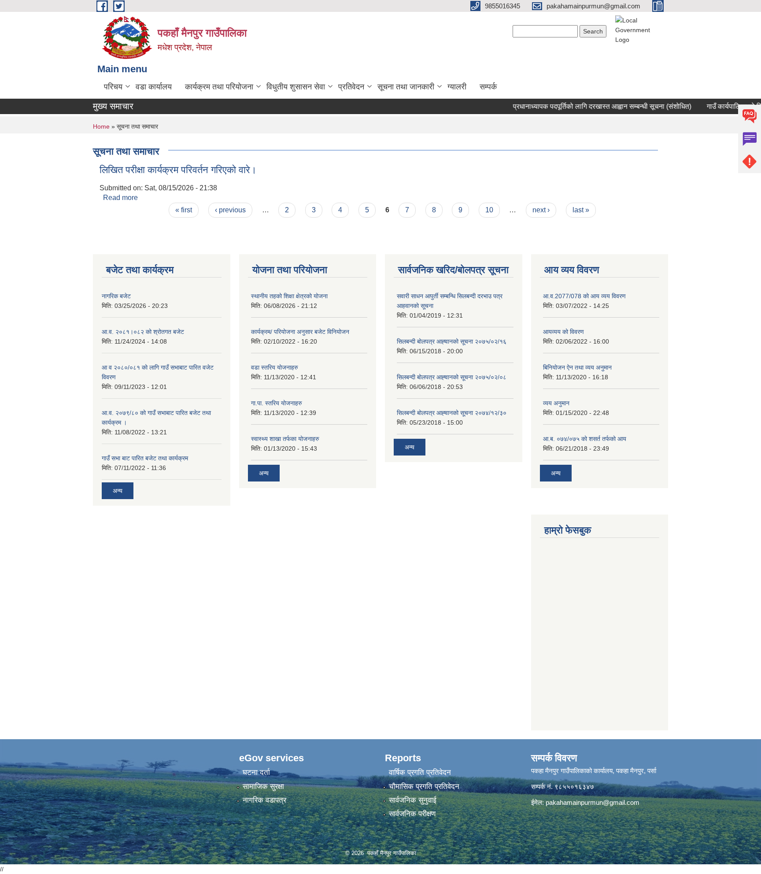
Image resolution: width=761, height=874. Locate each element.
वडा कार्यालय (154, 86)
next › (541, 210)
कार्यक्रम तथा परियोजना (219, 86)
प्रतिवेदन (351, 86)
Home (101, 126)
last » (581, 210)
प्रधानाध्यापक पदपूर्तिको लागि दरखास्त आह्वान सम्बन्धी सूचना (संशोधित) (591, 106)
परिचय (113, 86)
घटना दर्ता (256, 772)
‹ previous (230, 210)
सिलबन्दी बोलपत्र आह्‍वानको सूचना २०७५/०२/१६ (451, 341)
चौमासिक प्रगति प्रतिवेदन (424, 786)
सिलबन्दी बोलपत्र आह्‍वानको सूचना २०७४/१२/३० (451, 412)
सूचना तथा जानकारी (405, 86)
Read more (120, 197)
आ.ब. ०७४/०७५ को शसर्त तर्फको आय (584, 438)
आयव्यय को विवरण (563, 331)
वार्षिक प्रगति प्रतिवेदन (420, 772)
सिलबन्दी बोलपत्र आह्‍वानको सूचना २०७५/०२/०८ (451, 377)
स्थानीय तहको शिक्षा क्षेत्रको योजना (289, 296)
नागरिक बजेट (116, 296)
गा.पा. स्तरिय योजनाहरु (276, 403)
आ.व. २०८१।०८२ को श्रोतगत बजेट (143, 331)
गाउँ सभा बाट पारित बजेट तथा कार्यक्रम (145, 458)
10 (489, 210)
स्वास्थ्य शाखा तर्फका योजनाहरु (285, 438)
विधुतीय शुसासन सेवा (295, 86)
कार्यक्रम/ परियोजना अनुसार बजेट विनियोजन (300, 331)
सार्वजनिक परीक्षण (412, 814)
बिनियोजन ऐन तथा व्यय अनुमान (577, 367)
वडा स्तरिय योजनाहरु (274, 367)
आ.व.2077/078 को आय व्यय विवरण (584, 296)
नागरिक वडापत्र (264, 800)
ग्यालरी (456, 86)
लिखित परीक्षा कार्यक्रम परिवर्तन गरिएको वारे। (178, 169)
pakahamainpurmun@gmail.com (592, 802)
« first (183, 210)
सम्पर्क (488, 86)
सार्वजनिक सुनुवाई (412, 800)
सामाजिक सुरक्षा (263, 786)
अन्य (117, 490)
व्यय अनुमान (556, 403)
